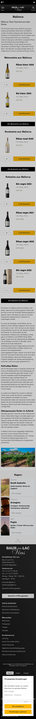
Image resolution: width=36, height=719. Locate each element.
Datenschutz (8, 695)
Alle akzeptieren (18, 706)
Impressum (17, 695)
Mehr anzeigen (9, 691)
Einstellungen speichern (18, 712)
